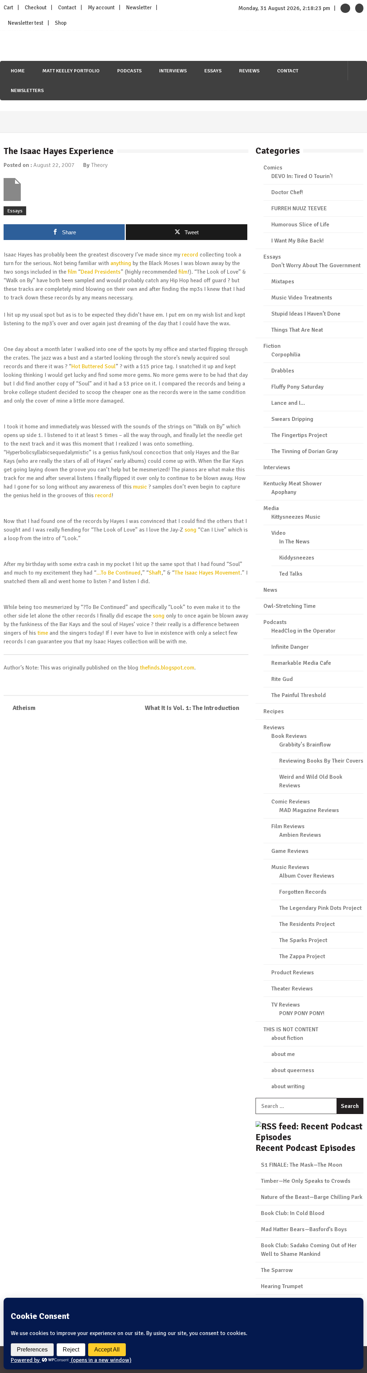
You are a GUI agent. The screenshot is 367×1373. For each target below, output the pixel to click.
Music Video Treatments (301, 297)
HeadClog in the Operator (303, 630)
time (42, 633)
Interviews (173, 71)
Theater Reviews (292, 988)
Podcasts (129, 71)
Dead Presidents (100, 271)
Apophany (283, 492)
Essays (212, 71)
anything (120, 263)
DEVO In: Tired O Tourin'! (302, 176)
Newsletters (27, 90)
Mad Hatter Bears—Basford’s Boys (304, 1229)
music (140, 486)
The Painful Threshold (298, 695)
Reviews (249, 71)
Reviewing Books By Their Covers (321, 760)
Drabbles (282, 370)
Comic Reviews (290, 801)
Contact (67, 7)
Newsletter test (25, 23)
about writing (288, 1086)
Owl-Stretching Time (289, 606)
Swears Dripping (292, 419)
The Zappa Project (302, 956)
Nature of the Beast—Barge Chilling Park (311, 1197)
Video (278, 533)
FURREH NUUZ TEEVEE (299, 208)
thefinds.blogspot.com (167, 667)
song (190, 529)
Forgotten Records (303, 892)
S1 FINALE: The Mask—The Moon (301, 1164)
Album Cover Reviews (306, 875)
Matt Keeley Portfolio (71, 71)
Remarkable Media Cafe (301, 663)
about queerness (292, 1070)
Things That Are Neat (297, 329)
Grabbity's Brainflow (305, 744)
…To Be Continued (118, 572)
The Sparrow (277, 1270)
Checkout (36, 7)
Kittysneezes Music (295, 516)
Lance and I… (288, 403)
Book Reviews (289, 736)
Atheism (24, 708)
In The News (294, 541)
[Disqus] (126, 821)
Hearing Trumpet (282, 1286)
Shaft (155, 572)
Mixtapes (282, 281)
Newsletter (139, 7)
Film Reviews (288, 826)
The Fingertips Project (299, 435)
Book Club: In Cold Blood (292, 1213)
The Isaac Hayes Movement (207, 572)
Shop (61, 23)
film (72, 271)
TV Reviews (285, 1004)
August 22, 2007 (54, 165)
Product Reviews (292, 972)
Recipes (273, 711)
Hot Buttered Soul (93, 366)
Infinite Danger (290, 647)
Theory (99, 165)
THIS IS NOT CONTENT (290, 1029)
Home (18, 71)
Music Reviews (290, 867)
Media (271, 508)
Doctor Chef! (287, 192)
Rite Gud (282, 679)
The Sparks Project (303, 940)
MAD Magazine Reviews (309, 810)
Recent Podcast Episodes (305, 1147)
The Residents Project (307, 924)
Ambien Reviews (300, 835)
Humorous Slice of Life (300, 224)
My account (101, 7)
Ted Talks (290, 573)
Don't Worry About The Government (316, 265)
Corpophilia (285, 354)
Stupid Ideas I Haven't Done (305, 313)
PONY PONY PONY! (301, 1013)
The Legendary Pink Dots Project (320, 908)
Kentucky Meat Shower (292, 483)
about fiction (287, 1038)
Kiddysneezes (296, 557)
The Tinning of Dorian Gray (304, 451)
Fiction (272, 346)
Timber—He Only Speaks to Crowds (306, 1181)
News (270, 590)
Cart (8, 7)
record (190, 254)
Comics (272, 167)
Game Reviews (290, 851)
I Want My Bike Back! (297, 240)
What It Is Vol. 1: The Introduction (192, 708)
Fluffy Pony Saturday (297, 386)
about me (283, 1054)
